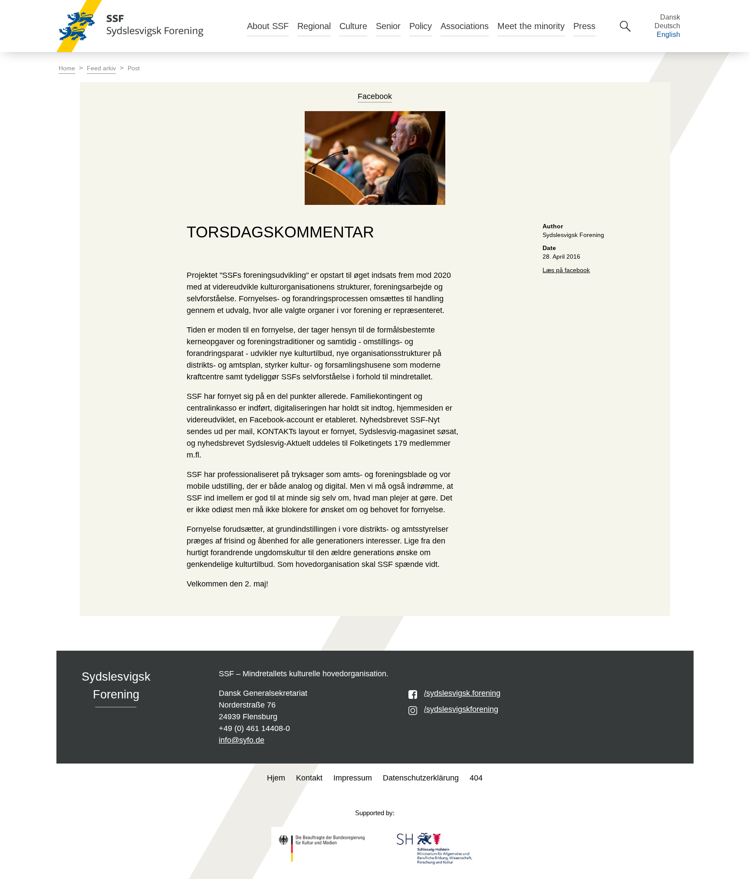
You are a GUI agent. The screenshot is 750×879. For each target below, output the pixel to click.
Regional (314, 26)
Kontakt (309, 778)
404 (476, 778)
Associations (465, 26)
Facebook (375, 96)
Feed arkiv (101, 68)
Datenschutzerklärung (421, 778)
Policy (420, 26)
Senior (388, 26)
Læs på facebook (566, 270)
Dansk (670, 17)
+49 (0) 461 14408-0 (254, 728)
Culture (353, 26)
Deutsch (667, 26)
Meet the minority (531, 26)
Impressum (352, 778)
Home (67, 68)
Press (584, 26)
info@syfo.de (241, 740)
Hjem (276, 778)
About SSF (268, 26)
